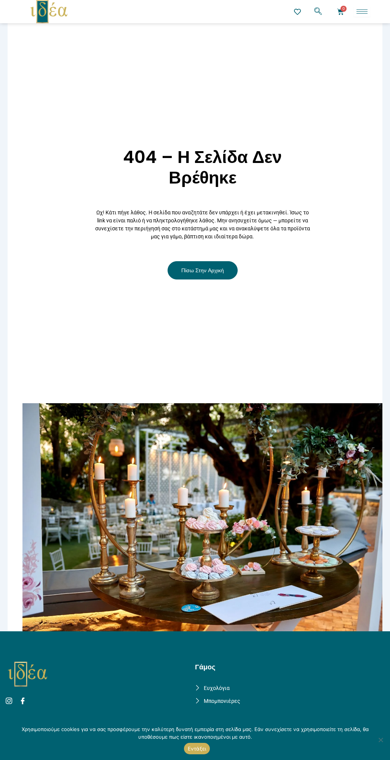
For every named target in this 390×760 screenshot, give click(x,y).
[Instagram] (10, 701)
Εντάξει (197, 749)
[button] (318, 11)
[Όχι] (380, 740)
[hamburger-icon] (362, 11)
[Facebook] (23, 701)
